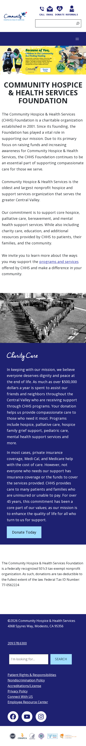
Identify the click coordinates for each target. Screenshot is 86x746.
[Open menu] (77, 39)
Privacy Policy (18, 691)
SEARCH (61, 659)
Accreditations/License (24, 686)
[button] (43, 60)
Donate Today (24, 532)
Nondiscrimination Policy (26, 680)
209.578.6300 (17, 643)
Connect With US (20, 696)
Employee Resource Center (28, 702)
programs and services (59, 261)
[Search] (77, 23)
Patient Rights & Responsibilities (32, 675)
